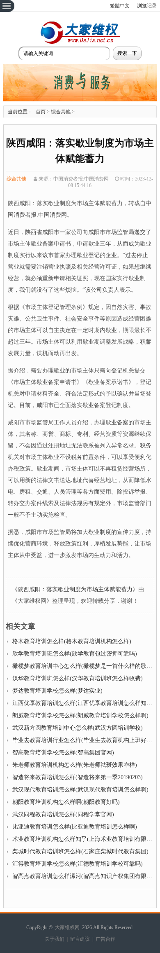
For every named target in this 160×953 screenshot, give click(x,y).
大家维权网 (67, 927)
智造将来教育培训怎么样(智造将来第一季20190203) (77, 777)
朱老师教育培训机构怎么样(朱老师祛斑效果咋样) (74, 765)
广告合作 (105, 939)
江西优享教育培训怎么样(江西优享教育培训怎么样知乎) (83, 703)
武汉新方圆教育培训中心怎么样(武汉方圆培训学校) (77, 728)
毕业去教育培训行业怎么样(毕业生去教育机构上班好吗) (83, 740)
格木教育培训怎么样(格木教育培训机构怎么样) (71, 641)
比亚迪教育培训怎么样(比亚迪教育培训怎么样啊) (74, 827)
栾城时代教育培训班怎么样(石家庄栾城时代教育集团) (80, 851)
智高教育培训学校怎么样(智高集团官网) (63, 752)
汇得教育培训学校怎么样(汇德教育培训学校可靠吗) (77, 864)
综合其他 (61, 112)
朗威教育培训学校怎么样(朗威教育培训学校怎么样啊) (80, 715)
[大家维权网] (80, 43)
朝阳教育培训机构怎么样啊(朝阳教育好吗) (66, 802)
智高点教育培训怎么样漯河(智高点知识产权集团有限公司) (86, 876)
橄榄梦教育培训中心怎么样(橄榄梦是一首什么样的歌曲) (83, 666)
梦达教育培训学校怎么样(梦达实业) (57, 691)
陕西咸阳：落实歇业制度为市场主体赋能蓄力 (75, 589)
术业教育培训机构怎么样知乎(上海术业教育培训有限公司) (86, 839)
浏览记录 (147, 6)
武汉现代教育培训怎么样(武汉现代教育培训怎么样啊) (80, 790)
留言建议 (80, 939)
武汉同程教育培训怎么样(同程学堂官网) (63, 814)
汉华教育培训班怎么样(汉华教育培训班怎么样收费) (77, 678)
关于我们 (54, 939)
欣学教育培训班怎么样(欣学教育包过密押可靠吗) (74, 654)
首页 (41, 112)
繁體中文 (120, 6)
